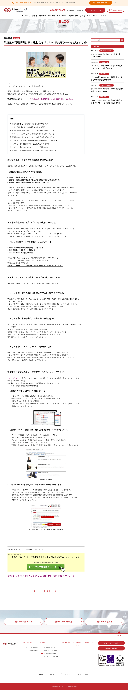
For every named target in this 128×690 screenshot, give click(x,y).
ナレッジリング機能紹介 (32, 650)
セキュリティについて (83, 674)
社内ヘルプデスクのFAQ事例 (51, 656)
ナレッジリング (13, 378)
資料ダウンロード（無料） (97, 10)
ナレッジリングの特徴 (32, 647)
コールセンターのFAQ (49, 647)
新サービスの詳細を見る (100, 2)
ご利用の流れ (73, 16)
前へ (35, 591)
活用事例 (42, 16)
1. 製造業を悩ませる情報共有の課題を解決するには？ (29, 124)
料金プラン (61, 16)
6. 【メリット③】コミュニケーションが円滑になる (29, 147)
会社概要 (41, 674)
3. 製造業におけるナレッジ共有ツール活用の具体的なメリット (33, 137)
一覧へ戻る (46, 591)
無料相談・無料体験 (117, 10)
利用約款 (52, 674)
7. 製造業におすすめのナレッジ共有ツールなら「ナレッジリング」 (34, 150)
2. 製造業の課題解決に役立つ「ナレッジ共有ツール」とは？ (32, 130)
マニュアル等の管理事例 (50, 653)
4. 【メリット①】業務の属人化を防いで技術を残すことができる (34, 140)
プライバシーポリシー (66, 674)
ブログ (95, 16)
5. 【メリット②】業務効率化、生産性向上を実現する (29, 144)
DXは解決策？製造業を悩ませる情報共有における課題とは (52, 99)
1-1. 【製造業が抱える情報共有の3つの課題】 (29, 127)
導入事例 (51, 16)
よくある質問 (85, 16)
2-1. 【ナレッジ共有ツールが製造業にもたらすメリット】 (33, 134)
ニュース (102, 16)
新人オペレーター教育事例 (50, 650)
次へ (56, 591)
